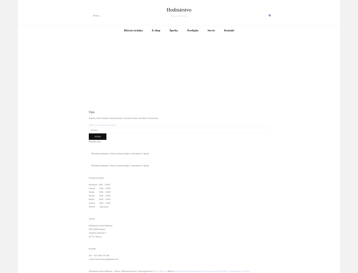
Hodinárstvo (179, 10)
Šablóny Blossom (159, 271)
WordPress (179, 271)
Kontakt (229, 30)
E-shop (156, 30)
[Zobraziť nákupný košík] (268, 16)
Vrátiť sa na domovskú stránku (102, 125)
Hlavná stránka (133, 30)
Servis (211, 30)
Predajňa (192, 30)
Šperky (173, 30)
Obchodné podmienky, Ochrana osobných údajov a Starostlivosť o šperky (120, 154)
